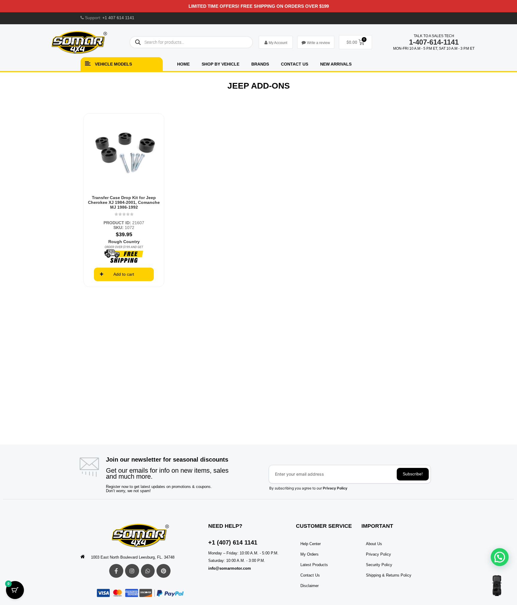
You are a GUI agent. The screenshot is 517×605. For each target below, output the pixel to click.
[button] (500, 557)
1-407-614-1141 (434, 42)
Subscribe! (413, 473)
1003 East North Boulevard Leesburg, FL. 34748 (132, 557)
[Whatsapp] (148, 571)
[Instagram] (132, 571)
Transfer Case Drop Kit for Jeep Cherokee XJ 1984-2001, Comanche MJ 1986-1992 (124, 202)
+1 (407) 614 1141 (232, 542)
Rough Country (124, 241)
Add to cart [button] (123, 274)
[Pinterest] (163, 571)
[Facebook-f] (116, 571)
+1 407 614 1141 (118, 17)
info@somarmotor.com (229, 568)
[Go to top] (497, 585)
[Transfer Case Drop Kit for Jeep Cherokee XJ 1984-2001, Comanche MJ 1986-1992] (124, 153)
